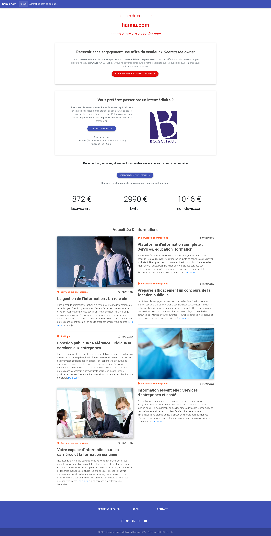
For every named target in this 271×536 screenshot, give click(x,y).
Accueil (24, 3)
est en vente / (135, 34)
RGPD (136, 509)
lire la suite (73, 377)
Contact (162, 509)
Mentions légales (109, 509)
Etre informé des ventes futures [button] (133, 175)
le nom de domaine (136, 16)
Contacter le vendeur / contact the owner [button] (133, 74)
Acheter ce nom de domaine (43, 4)
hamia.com (135, 25)
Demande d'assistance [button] (100, 128)
